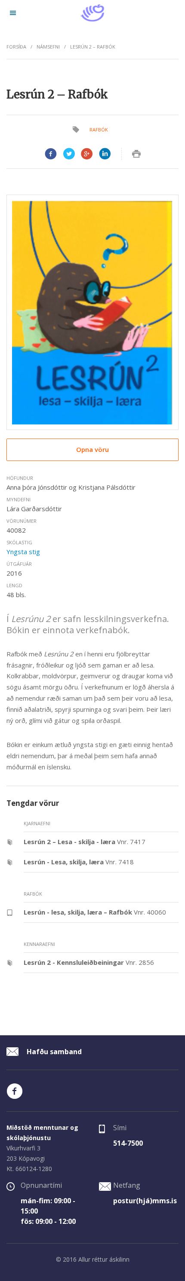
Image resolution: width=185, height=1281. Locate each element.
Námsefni (48, 46)
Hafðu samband (53, 1051)
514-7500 (128, 1143)
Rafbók (98, 129)
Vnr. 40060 (95, 912)
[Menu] (13, 13)
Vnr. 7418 (79, 861)
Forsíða (16, 46)
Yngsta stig (23, 551)
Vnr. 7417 (84, 841)
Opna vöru (92, 449)
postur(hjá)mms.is (145, 1200)
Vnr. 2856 (89, 962)
